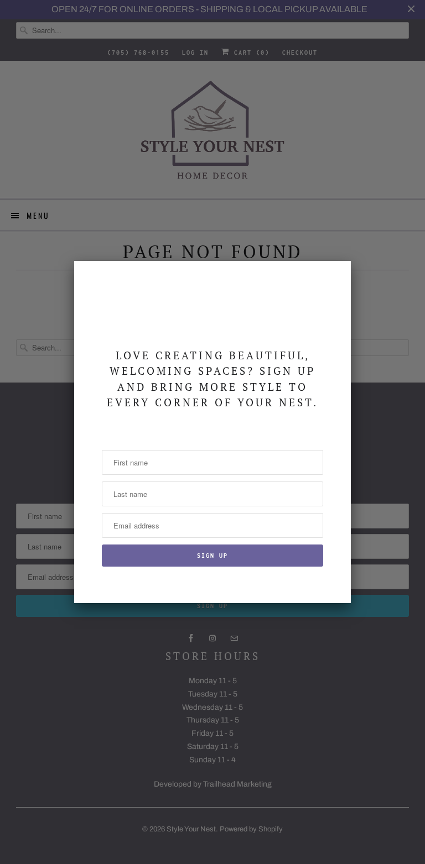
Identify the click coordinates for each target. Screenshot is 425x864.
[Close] (336, 276)
